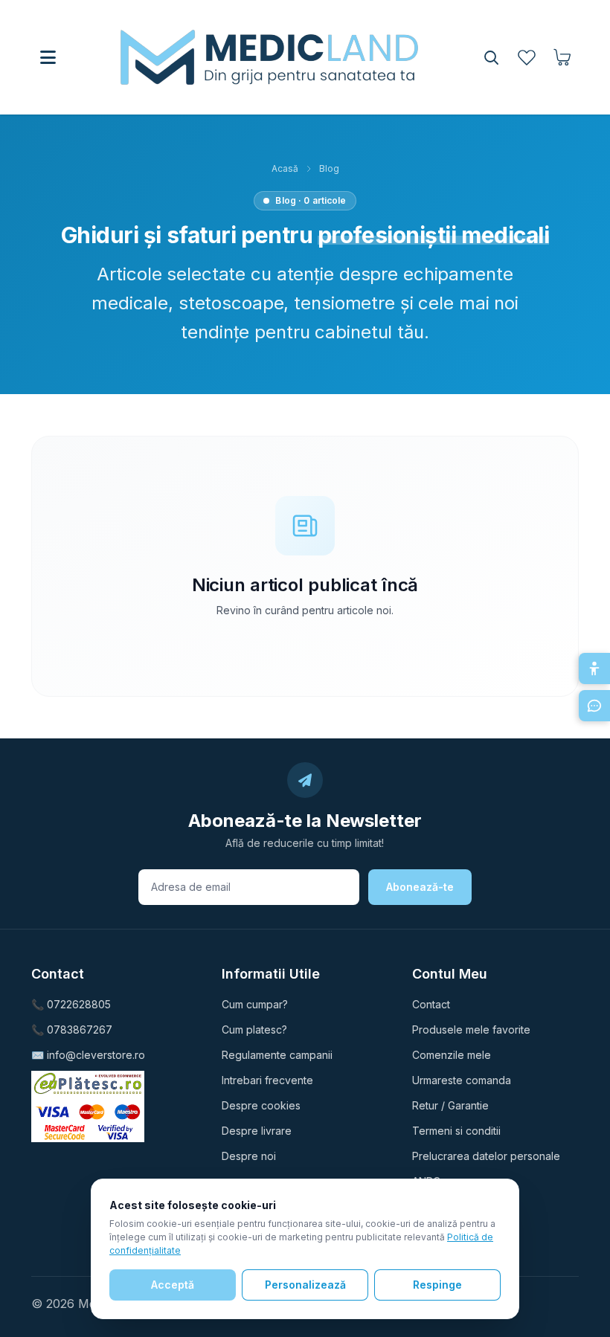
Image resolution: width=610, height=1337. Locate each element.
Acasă (285, 168)
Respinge (437, 1284)
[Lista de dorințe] (526, 57)
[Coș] (562, 57)
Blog (329, 168)
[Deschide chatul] (594, 705)
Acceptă (172, 1284)
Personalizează (305, 1284)
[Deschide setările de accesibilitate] (594, 668)
